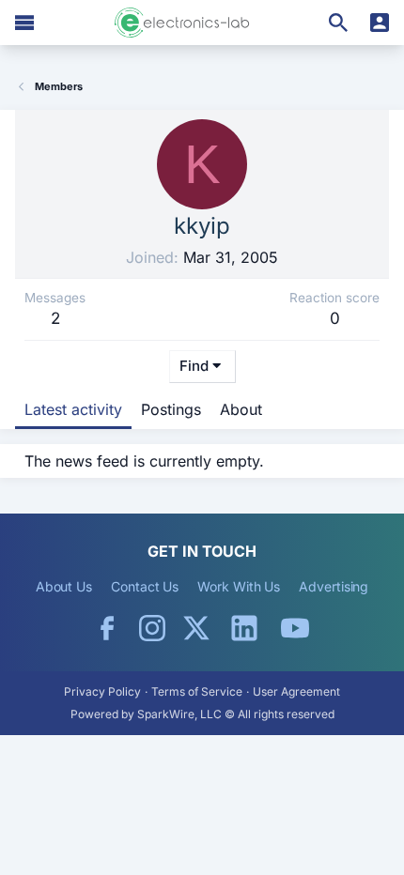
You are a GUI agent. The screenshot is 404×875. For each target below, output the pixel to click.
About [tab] (241, 409)
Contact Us (145, 586)
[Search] (338, 22)
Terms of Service (196, 691)
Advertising (333, 586)
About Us (64, 586)
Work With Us (238, 586)
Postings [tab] (171, 409)
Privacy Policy (102, 691)
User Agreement (296, 691)
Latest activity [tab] (73, 409)
